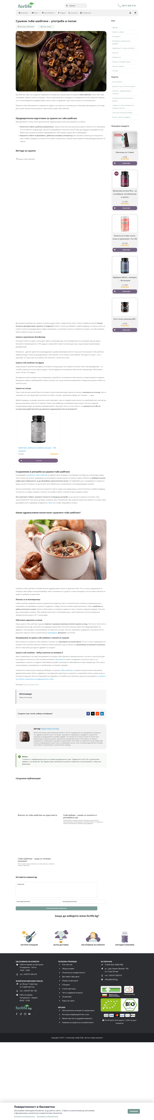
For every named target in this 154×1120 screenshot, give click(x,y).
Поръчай (39, 460)
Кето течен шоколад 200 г (124, 319)
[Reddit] (97, 713)
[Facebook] (88, 713)
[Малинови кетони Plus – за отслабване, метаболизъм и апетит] (125, 172)
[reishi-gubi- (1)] (83, 786)
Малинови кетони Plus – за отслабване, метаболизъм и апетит (125, 194)
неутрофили (52, 633)
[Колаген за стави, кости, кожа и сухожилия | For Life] (125, 217)
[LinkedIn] (102, 713)
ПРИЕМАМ (134, 1111)
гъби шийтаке (66, 670)
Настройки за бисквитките (47, 1116)
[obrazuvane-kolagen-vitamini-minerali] (38, 959)
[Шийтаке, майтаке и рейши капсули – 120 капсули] (38, 429)
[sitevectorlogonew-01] (26, 3)
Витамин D (60, 659)
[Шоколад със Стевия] (125, 133)
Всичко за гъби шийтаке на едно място (37, 944)
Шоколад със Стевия (125, 152)
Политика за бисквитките (24, 1116)
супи (50, 503)
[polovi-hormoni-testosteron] (38, 786)
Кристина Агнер (50, 728)
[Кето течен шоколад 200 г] (125, 300)
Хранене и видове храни (31, 684)
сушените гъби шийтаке (37, 475)
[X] (93, 713)
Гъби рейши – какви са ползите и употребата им (80, 945)
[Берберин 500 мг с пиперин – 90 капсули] (125, 258)
